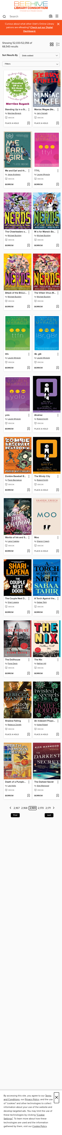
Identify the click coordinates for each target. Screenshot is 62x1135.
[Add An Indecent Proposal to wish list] (57, 735)
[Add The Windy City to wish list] (57, 490)
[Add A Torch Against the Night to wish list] (57, 612)
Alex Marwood (43, 786)
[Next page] (54, 808)
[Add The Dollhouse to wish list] (28, 674)
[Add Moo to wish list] (57, 551)
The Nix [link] (38, 659)
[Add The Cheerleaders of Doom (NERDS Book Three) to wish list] (28, 246)
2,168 (24, 808)
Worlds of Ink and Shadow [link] (16, 537)
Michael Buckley (14, 235)
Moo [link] (36, 537)
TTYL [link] (37, 170)
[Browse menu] (57, 16)
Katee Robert (42, 725)
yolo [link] (7, 415)
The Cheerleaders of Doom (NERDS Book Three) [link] (16, 231)
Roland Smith (42, 419)
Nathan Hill (41, 663)
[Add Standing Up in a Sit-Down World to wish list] (28, 123)
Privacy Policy (32, 1099)
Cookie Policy (39, 1126)
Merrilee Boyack (14, 113)
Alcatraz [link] (38, 415)
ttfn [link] (7, 354)
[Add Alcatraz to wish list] (57, 429)
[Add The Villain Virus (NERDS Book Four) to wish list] (57, 307)
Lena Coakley (13, 541)
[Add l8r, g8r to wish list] (57, 368)
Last (49, 815)
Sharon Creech (43, 541)
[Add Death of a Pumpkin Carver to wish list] (28, 796)
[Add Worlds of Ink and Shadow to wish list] (28, 551)
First (15, 815)
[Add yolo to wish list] (28, 429)
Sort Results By (10, 55)
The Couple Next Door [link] (16, 598)
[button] (52, 45)
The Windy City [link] (42, 476)
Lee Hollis (12, 786)
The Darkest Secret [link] (44, 782)
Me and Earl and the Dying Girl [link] (16, 170)
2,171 (48, 808)
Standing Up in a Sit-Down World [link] (16, 109)
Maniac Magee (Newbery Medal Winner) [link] (45, 109)
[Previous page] (10, 808)
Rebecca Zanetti (14, 725)
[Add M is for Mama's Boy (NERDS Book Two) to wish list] (57, 246)
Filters (8, 64)
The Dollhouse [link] (12, 659)
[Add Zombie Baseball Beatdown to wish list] (28, 490)
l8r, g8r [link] (38, 354)
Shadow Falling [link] (13, 721)
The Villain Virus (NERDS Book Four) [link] (45, 293)
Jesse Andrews (14, 174)
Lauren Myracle (43, 174)
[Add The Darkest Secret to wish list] (57, 796)
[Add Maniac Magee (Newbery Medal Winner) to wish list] (57, 123)
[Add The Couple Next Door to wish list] (28, 612)
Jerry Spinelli (42, 113)
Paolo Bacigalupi (15, 480)
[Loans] (51, 16)
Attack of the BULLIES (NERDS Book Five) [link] (16, 293)
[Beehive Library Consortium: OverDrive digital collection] (31, 6)
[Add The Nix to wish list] (57, 674)
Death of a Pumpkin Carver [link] (16, 782)
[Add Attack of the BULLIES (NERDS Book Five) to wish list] (28, 307)
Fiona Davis (12, 663)
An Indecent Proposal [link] (45, 721)
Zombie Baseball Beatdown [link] (16, 476)
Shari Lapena (13, 602)
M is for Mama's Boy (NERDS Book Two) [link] (45, 231)
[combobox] (25, 16)
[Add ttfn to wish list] (28, 368)
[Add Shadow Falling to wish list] (28, 735)
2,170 (41, 808)
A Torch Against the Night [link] (45, 598)
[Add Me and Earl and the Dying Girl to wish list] (28, 185)
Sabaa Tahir (42, 602)
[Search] (4, 16)
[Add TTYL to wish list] (57, 185)
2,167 (17, 808)
